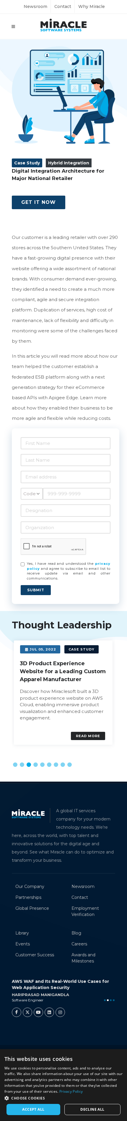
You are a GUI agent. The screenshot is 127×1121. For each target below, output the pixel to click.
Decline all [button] (92, 1109)
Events (22, 944)
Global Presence (32, 908)
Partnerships (28, 897)
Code (29, 493)
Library (22, 933)
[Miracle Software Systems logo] (63, 25)
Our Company (29, 886)
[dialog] (63, 1085)
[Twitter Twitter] (27, 1012)
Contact (62, 6)
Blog (76, 933)
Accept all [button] (33, 1109)
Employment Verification (85, 911)
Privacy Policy (71, 1091)
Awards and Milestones (83, 958)
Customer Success (34, 954)
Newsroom (35, 6)
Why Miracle (91, 6)
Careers (79, 944)
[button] (15, 764)
